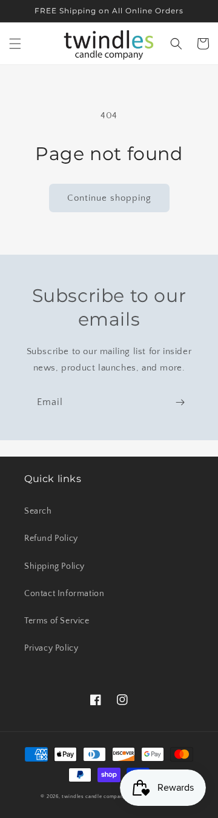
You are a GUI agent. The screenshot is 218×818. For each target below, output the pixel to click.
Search (38, 511)
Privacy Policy (51, 648)
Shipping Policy (54, 566)
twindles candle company (94, 796)
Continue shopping (109, 198)
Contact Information (64, 593)
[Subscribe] (180, 402)
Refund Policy (51, 538)
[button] (15, 43)
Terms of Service (57, 621)
